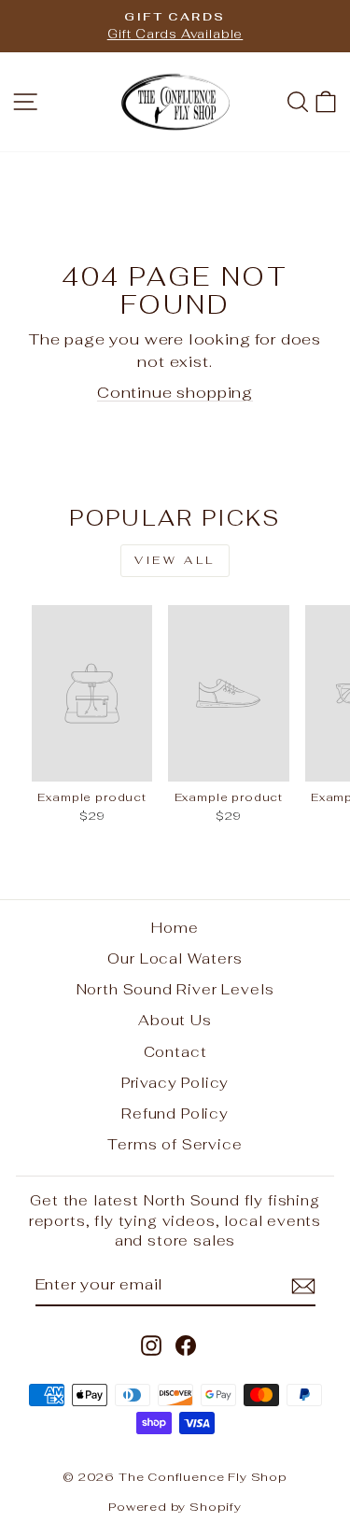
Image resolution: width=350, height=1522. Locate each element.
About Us (175, 1020)
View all (175, 560)
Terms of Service (174, 1144)
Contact (175, 1052)
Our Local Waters (174, 958)
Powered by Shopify (175, 1507)
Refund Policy (175, 1113)
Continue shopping (175, 392)
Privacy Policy (175, 1083)
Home (174, 928)
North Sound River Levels (175, 989)
